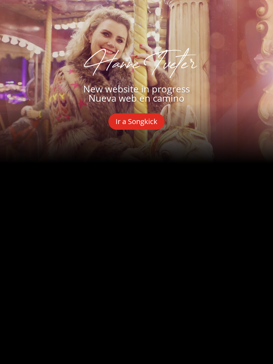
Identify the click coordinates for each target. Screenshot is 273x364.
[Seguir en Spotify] (160, 188)
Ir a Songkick (136, 121)
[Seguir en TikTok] (185, 188)
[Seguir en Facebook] (88, 188)
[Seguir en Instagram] (112, 188)
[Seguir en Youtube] (136, 188)
